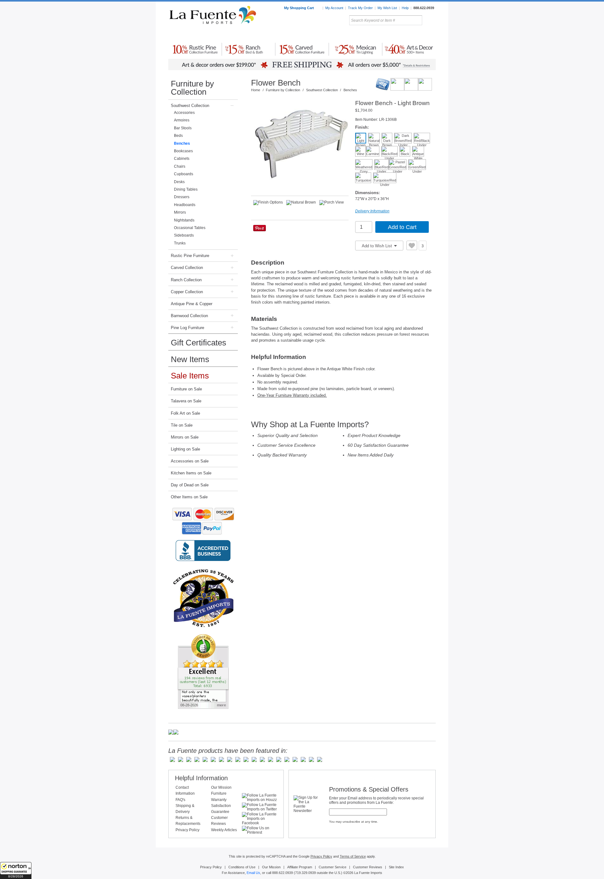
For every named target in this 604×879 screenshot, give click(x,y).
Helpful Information (201, 778)
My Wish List (387, 8)
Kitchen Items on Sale (191, 473)
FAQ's (180, 800)
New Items (190, 359)
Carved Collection (187, 267)
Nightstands (184, 220)
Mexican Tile (330, 34)
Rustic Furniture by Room (244, 34)
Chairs (179, 166)
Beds (178, 135)
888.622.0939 (423, 8)
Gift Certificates (198, 342)
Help (405, 8)
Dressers (181, 197)
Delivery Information (372, 211)
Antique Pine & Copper (191, 303)
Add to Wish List (377, 246)
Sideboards (184, 235)
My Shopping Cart (299, 8)
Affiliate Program (299, 867)
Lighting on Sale (185, 449)
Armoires (181, 120)
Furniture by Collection (192, 88)
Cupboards (183, 174)
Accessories (184, 112)
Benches (182, 143)
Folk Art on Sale (185, 413)
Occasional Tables (189, 228)
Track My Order (360, 8)
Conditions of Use (241, 867)
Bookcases (183, 151)
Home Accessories (288, 34)
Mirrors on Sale (185, 437)
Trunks (180, 243)
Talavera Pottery (349, 34)
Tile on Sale (182, 425)
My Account (334, 8)
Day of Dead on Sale (190, 485)
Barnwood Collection (189, 315)
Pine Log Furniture (187, 327)
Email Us (253, 873)
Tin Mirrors (371, 34)
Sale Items (420, 34)
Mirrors (180, 212)
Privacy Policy (187, 830)
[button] (15, 870)
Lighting (393, 34)
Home (255, 90)
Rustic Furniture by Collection (195, 34)
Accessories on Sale (190, 461)
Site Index (396, 867)
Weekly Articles (224, 830)
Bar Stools (183, 128)
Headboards (184, 205)
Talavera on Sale (186, 401)
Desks (179, 182)
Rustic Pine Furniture (190, 255)
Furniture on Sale (186, 389)
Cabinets (181, 158)
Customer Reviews (367, 867)
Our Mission (221, 787)
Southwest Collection (190, 105)
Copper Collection (187, 291)
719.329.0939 (305, 873)
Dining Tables (186, 189)
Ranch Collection (186, 279)
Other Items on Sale (189, 497)
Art (316, 34)
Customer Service (332, 867)
